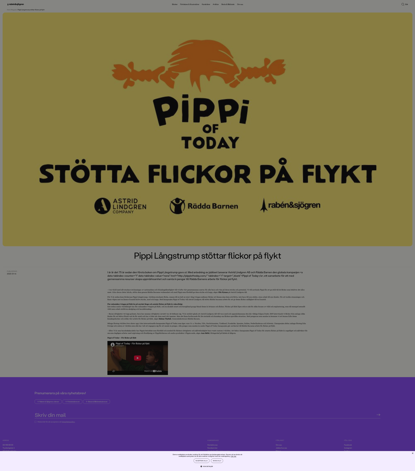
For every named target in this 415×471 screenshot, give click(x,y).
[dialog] (207, 235)
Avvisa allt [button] (217, 461)
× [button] (412, 453)
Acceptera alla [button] (202, 461)
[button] (207, 466)
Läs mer (233, 456)
